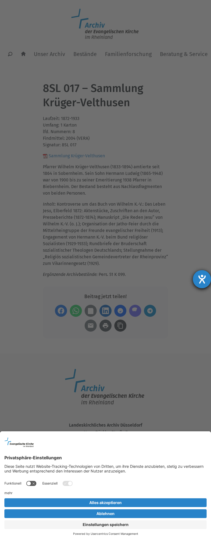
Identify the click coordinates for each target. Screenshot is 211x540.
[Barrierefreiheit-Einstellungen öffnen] (202, 279)
